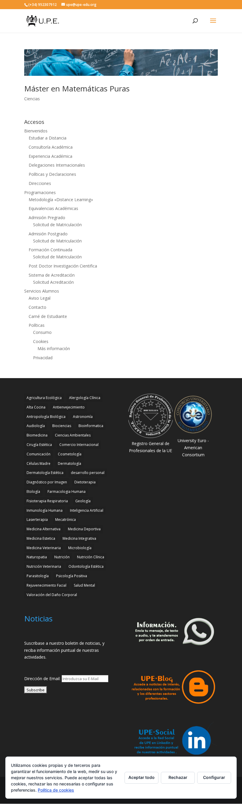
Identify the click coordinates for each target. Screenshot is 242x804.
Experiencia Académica (50, 156)
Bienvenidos (36, 131)
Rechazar (178, 777)
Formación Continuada (50, 249)
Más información (53, 348)
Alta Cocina (36, 407)
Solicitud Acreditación (53, 282)
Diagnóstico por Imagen (47, 482)
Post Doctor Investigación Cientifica (63, 266)
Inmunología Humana (45, 510)
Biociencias (61, 425)
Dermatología (69, 463)
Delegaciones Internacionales (57, 165)
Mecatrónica (65, 519)
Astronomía (83, 416)
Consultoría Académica (51, 147)
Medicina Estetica (41, 538)
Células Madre (38, 463)
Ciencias (32, 98)
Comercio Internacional (79, 444)
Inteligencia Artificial (86, 510)
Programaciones (40, 192)
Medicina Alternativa (43, 528)
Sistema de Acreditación (52, 275)
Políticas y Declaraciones (52, 174)
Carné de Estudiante (48, 316)
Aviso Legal (39, 298)
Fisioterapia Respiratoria (47, 500)
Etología (33, 491)
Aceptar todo (141, 777)
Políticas (37, 325)
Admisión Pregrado (47, 217)
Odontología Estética (86, 566)
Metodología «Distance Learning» (61, 199)
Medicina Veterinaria (44, 547)
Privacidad (43, 357)
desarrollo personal (87, 472)
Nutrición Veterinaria (44, 566)
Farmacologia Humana (67, 491)
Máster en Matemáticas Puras (77, 88)
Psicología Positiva (71, 575)
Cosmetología (69, 454)
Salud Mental (84, 585)
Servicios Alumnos (41, 291)
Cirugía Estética (39, 444)
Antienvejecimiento (69, 407)
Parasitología (38, 575)
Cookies (40, 341)
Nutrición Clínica (90, 556)
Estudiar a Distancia (47, 138)
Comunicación (38, 454)
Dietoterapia (85, 482)
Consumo (42, 332)
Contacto (37, 307)
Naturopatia (37, 556)
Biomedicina (37, 435)
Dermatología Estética (45, 472)
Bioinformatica (91, 425)
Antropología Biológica (46, 416)
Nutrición (62, 556)
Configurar (214, 777)
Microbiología (79, 547)
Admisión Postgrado (48, 234)
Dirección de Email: (43, 678)
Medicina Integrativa (79, 538)
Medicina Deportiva (84, 528)
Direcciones (40, 183)
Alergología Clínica (84, 397)
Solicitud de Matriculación (57, 224)
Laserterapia (37, 519)
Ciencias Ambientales (73, 435)
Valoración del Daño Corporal (52, 594)
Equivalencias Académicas (53, 208)
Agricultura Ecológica (44, 397)
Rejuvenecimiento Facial (46, 585)
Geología (83, 500)
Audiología (36, 425)
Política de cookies (56, 789)
